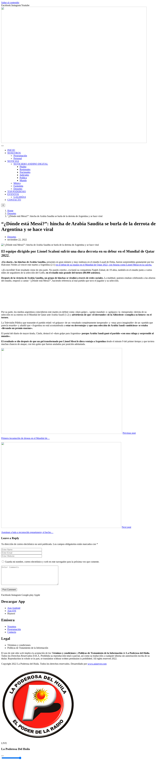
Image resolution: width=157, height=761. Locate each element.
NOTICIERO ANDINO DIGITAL (30, 164)
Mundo (23, 180)
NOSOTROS (14, 153)
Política (23, 177)
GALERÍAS (19, 197)
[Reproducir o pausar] (2, 755)
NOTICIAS (13, 161)
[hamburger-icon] (2, 145)
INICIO (11, 150)
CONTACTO (14, 199)
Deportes (17, 188)
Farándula (18, 186)
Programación (20, 155)
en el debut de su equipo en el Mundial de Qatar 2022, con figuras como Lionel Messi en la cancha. (104, 264)
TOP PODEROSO (16, 191)
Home (10, 210)
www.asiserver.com (97, 663)
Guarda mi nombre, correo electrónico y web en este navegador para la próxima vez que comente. (52, 561)
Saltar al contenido (10, 2)
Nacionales (25, 172)
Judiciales (24, 175)
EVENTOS (13, 194)
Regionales (25, 169)
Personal (17, 158)
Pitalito (23, 166)
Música (17, 183)
